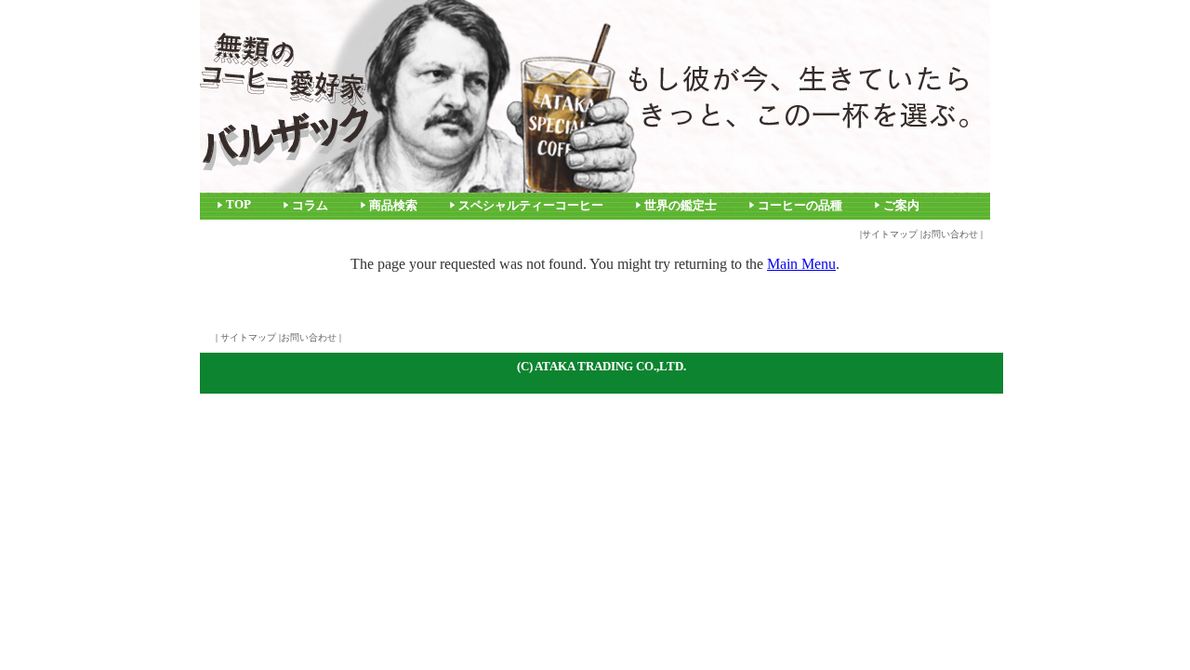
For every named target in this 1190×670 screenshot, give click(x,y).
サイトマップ (890, 234)
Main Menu (801, 264)
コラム (310, 205)
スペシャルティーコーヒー (530, 205)
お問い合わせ (950, 234)
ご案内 (901, 205)
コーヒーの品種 (800, 205)
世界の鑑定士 (680, 205)
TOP (238, 204)
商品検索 (393, 205)
